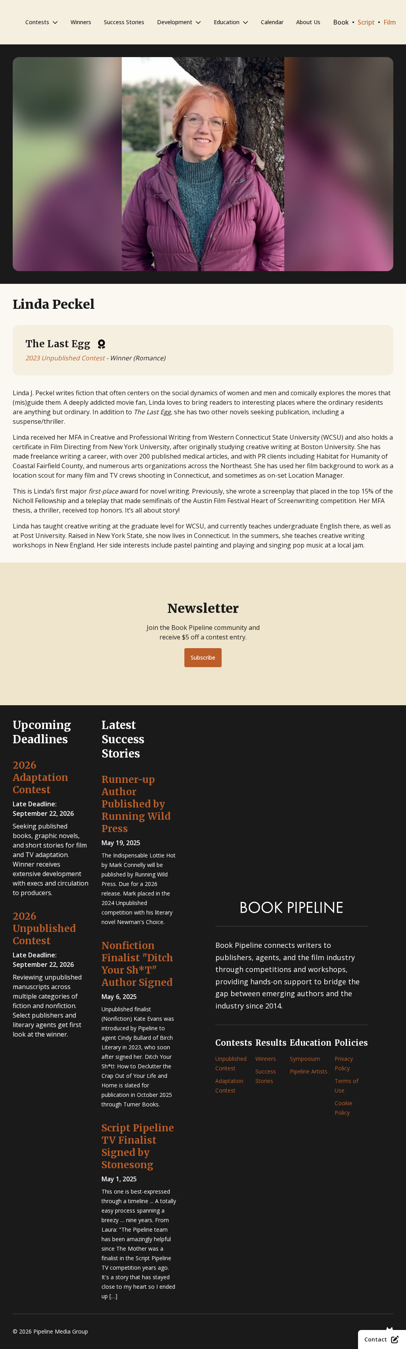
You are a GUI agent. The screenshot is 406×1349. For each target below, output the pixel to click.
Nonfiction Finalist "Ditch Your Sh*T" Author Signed (137, 964)
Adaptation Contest (229, 1085)
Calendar (272, 22)
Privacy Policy (344, 1063)
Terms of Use (346, 1085)
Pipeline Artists (308, 1071)
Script (366, 22)
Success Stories (124, 22)
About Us (308, 22)
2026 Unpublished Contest (44, 928)
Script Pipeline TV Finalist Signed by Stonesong (138, 1146)
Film (389, 22)
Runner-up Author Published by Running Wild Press (136, 804)
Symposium (305, 1058)
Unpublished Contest (231, 1063)
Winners (81, 22)
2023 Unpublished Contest (65, 358)
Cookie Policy (343, 1107)
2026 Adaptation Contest (40, 777)
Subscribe (203, 657)
